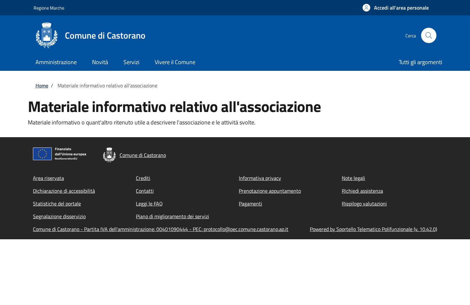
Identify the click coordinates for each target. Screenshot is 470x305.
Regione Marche (49, 7)
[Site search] (428, 35)
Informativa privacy (260, 178)
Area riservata (48, 178)
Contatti (145, 191)
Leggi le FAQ (149, 203)
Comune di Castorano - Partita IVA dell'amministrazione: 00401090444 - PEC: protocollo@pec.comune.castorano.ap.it (160, 229)
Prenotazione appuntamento (270, 191)
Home (41, 85)
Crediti (143, 178)
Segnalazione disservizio (59, 216)
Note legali (353, 178)
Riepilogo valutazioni (364, 203)
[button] (395, 7)
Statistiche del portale (57, 203)
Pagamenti (250, 203)
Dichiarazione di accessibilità (64, 191)
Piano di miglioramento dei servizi (172, 216)
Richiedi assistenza (362, 191)
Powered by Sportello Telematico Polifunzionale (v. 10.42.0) (373, 229)
